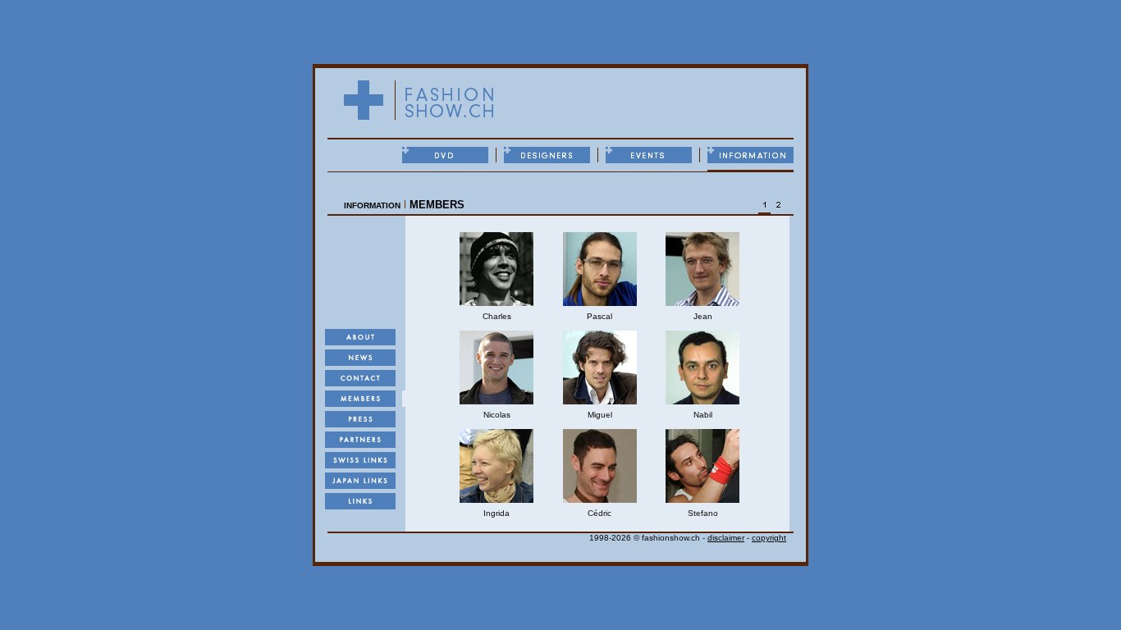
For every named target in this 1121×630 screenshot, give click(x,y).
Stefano (703, 513)
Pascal (599, 316)
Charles (497, 316)
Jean (702, 316)
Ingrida (496, 513)
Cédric (599, 513)
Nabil (702, 414)
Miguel (600, 414)
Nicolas (496, 414)
